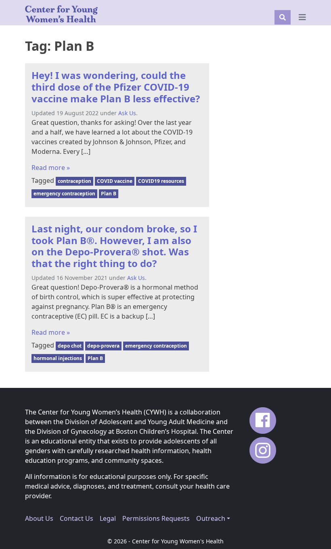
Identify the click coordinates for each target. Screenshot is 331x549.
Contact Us (76, 518)
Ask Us (127, 113)
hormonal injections (58, 358)
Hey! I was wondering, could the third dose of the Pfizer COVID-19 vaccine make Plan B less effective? (115, 86)
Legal (108, 518)
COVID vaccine (114, 181)
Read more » (50, 167)
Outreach (210, 518)
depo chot (70, 345)
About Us (39, 518)
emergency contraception (64, 193)
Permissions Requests (156, 518)
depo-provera (103, 345)
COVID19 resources (161, 181)
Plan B (108, 193)
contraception (74, 181)
